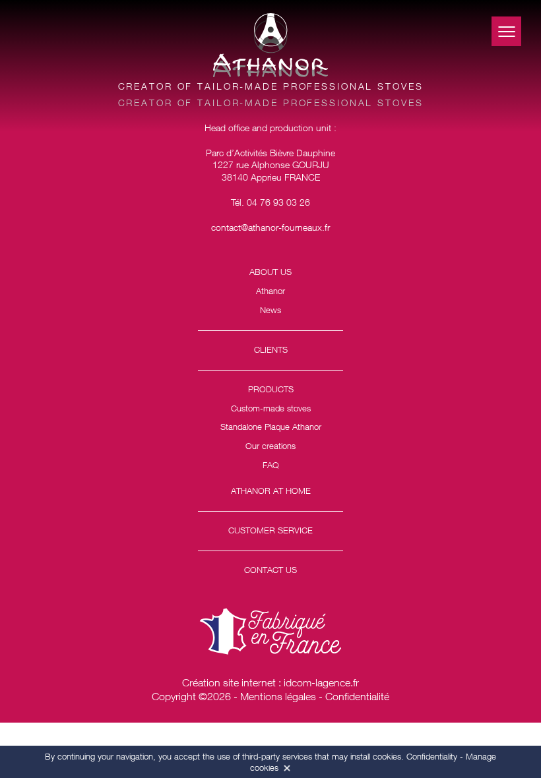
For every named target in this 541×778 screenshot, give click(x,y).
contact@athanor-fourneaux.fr (270, 227)
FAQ (271, 465)
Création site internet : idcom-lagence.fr (270, 682)
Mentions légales (278, 696)
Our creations (270, 445)
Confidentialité (357, 696)
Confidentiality (431, 756)
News (270, 310)
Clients (271, 349)
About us (270, 271)
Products (271, 389)
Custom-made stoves (271, 408)
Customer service (270, 530)
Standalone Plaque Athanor (270, 426)
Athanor (270, 290)
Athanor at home (271, 490)
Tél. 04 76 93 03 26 (270, 202)
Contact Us (270, 569)
